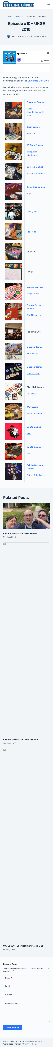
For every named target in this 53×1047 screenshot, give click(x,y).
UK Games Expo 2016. (38, 80)
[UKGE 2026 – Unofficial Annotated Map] (26, 845)
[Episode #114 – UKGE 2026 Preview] (26, 638)
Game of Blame (34, 413)
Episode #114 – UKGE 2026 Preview (20, 739)
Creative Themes (30, 1044)
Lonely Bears (33, 211)
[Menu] (48, 4)
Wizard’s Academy (36, 173)
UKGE (44, 36)
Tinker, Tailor (33, 373)
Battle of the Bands (36, 475)
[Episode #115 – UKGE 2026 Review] (26, 516)
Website (8, 994)
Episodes (37, 36)
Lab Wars (31, 393)
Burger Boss (33, 293)
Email (8, 986)
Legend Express (35, 287)
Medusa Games (34, 347)
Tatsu (29, 453)
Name (8, 978)
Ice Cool (31, 133)
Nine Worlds (33, 353)
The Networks (34, 315)
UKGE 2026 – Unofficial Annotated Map (23, 946)
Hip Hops (31, 231)
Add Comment (12, 1003)
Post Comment (12, 1027)
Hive (29, 433)
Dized (29, 108)
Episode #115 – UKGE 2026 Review (20, 533)
